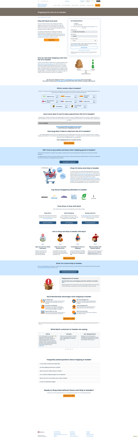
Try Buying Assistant (90, 222)
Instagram (88, 433)
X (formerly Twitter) (90, 434)
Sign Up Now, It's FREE (69, 258)
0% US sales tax (61, 81)
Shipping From (74, 29)
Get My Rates (84, 47)
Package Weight (74, 38)
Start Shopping (69, 222)
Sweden (49, 17)
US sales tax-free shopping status (85, 174)
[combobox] (93, 1)
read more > (41, 345)
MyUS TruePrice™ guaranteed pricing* (46, 64)
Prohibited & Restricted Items (69, 272)
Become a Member (69, 143)
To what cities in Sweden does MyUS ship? (50, 363)
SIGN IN (82, 1)
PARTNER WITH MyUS (44, 1)
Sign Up (98, 5)
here (63, 282)
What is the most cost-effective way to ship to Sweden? (53, 378)
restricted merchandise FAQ (45, 267)
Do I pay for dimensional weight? (48, 381)
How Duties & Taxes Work (69, 162)
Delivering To (73, 34)
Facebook (88, 431)
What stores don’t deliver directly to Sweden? (51, 371)
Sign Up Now (52, 40)
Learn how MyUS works (48, 218)
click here (75, 45)
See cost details (43, 123)
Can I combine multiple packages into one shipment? (53, 374)
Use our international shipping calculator (69, 126)
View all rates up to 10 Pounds (84, 50)
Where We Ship (43, 17)
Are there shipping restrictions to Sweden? (50, 367)
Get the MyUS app (89, 436)
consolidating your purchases (73, 79)
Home (39, 17)
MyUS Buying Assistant (87, 215)
